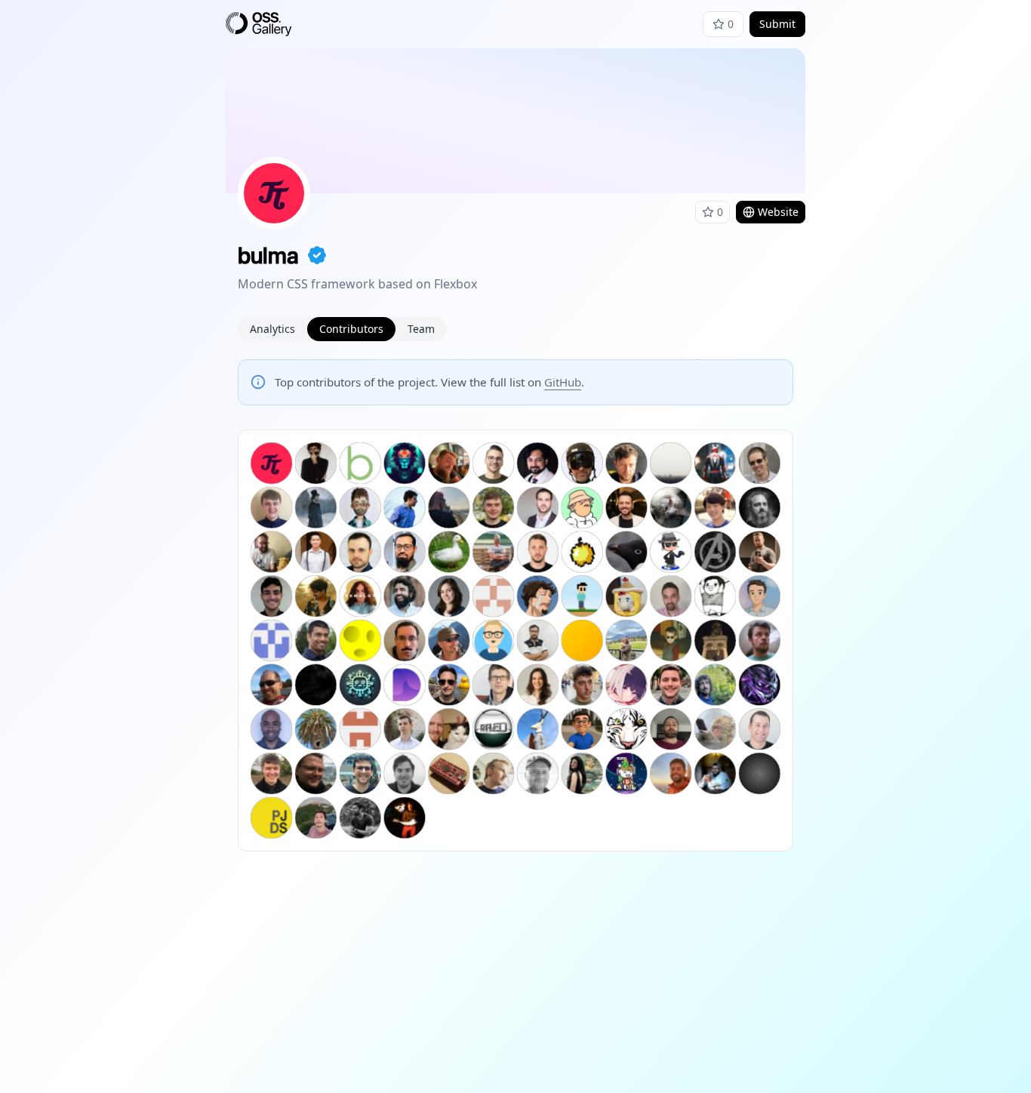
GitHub (562, 381)
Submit (777, 24)
